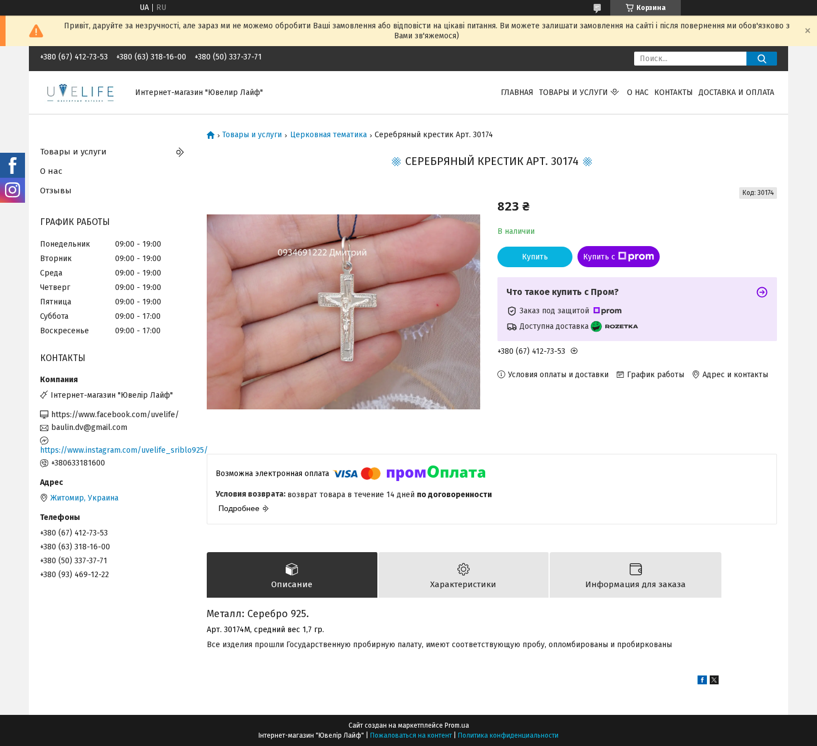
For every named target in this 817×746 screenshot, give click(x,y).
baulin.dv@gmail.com (89, 427)
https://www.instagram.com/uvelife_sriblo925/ (115, 450)
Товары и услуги (573, 92)
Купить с (599, 257)
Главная (517, 92)
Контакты (673, 92)
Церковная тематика (328, 135)
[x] (714, 682)
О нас (638, 92)
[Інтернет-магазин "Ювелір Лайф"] (81, 92)
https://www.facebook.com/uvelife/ (115, 414)
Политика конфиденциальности (508, 735)
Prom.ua (457, 725)
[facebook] (702, 682)
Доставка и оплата (736, 92)
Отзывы (56, 191)
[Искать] (761, 59)
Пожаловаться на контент (411, 735)
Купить (535, 257)
